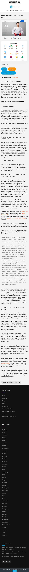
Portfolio (4, 514)
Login (3, 403)
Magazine (4, 482)
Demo (4, 69)
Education (4, 464)
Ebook (4, 458)
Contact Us (5, 414)
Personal (4, 506)
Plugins (4, 511)
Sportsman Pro (10, 218)
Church (4, 445)
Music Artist (5, 490)
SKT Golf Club (22, 218)
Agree (14, 571)
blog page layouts (5, 363)
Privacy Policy (6, 406)
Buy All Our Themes (8, 73)
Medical (4, 485)
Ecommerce (5, 461)
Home (7, 10)
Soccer (16, 218)
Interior (4, 477)
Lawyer (4, 480)
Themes (12, 10)
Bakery (4, 437)
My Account (16, 6)
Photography (5, 509)
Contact (21, 10)
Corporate (4, 451)
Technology (5, 530)
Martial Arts (25, 211)
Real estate (5, 429)
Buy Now (12, 69)
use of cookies (23, 569)
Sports (4, 527)
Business (4, 443)
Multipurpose (5, 487)
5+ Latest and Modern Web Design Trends (13, 556)
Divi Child (4, 456)
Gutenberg (5, 472)
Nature (4, 493)
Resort (4, 516)
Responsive (5, 519)
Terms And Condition (7, 408)
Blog (3, 401)
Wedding (4, 535)
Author (4, 432)
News (3, 495)
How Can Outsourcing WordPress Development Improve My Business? (14, 548)
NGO (3, 498)
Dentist (4, 453)
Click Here (15, 77)
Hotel (3, 474)
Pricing (16, 10)
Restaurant (5, 522)
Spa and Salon (6, 524)
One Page (4, 503)
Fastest (4, 466)
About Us (4, 398)
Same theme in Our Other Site (11, 382)
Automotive (5, 435)
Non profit (4, 501)
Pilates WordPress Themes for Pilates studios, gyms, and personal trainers (14, 552)
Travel (3, 532)
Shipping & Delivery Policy (9, 416)
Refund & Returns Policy (8, 411)
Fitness (4, 469)
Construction (5, 448)
